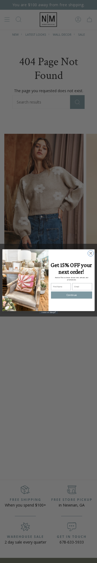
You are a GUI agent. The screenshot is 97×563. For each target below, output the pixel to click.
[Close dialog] (91, 253)
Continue (72, 295)
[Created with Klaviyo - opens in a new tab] (48, 312)
